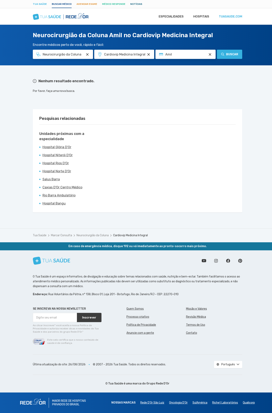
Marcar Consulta (61, 235)
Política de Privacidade (141, 325)
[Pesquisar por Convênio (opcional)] (210, 54)
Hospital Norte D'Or (56, 171)
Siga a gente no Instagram (216, 261)
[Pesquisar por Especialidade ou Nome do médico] (87, 54)
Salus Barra (51, 179)
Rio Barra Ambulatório (58, 195)
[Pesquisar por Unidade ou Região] (148, 54)
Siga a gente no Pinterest (240, 261)
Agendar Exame (87, 4)
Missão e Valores (196, 308)
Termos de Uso (195, 325)
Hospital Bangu (54, 203)
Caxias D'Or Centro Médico (62, 187)
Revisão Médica (196, 316)
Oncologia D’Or (178, 402)
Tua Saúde (40, 4)
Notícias (136, 4)
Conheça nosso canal (204, 261)
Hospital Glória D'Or (56, 147)
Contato (191, 333)
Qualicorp (249, 402)
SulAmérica (199, 402)
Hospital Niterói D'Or (57, 155)
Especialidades (171, 16)
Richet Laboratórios (225, 402)
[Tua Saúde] (51, 261)
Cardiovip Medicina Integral (130, 235)
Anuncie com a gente (140, 333)
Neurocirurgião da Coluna (93, 235)
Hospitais (201, 16)
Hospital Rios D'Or (55, 163)
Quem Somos (135, 308)
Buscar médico (62, 4)
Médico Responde (113, 4)
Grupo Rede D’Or (158, 383)
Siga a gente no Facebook (228, 261)
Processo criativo (137, 316)
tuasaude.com (230, 16)
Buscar (232, 54)
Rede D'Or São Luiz (152, 402)
